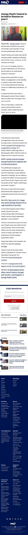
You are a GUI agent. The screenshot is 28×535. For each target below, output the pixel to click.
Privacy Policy (15, 307)
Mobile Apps (16, 496)
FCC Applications (17, 504)
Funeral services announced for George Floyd (12, 130)
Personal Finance (5, 467)
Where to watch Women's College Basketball (5, 504)
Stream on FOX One (4, 480)
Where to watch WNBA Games (5, 508)
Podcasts (3, 392)
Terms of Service (15, 309)
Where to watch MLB (5, 490)
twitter (21, 519)
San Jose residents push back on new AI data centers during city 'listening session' (18, 349)
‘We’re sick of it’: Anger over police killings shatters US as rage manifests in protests (13, 202)
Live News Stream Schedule (17, 494)
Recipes (14, 385)
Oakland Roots (16, 417)
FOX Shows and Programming (16, 489)
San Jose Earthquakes (16, 424)
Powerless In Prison (5, 438)
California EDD (4, 433)
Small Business (4, 470)
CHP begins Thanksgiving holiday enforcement (8, 324)
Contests (15, 384)
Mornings (16, 378)
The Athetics (16, 420)
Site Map (15, 501)
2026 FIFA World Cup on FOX (17, 404)
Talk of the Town (17, 446)
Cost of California (5, 436)
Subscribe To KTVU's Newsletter (17, 498)
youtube (10, 519)
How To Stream (16, 482)
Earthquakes (4, 411)
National (3, 382)
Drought (3, 385)
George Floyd (14, 44)
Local (2, 380)
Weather (4, 401)
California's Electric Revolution (17, 433)
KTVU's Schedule (17, 491)
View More (23, 315)
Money (3, 465)
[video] (23, 319)
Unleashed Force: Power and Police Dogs (5, 441)
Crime (2, 384)
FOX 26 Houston (4, 22)
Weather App (4, 415)
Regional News (16, 466)
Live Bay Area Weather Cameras (5, 406)
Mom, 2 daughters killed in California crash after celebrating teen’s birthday (16, 342)
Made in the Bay (16, 440)
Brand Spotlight (16, 461)
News (3, 378)
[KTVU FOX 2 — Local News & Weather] (5, 2)
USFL (14, 427)
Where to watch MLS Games (5, 511)
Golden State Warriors (16, 409)
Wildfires (3, 387)
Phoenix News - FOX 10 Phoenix (16, 472)
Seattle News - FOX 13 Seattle (17, 475)
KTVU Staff (15, 483)
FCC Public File (16, 503)
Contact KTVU (16, 487)
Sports (15, 401)
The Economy (4, 468)
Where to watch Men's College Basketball (5, 500)
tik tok (18, 519)
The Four (15, 436)
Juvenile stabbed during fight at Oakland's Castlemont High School (18, 361)
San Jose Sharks (16, 422)
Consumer (3, 391)
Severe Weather (5, 413)
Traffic (14, 382)
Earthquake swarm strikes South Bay (9, 317)
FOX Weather (4, 417)
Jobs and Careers (17, 485)
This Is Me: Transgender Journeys (16, 449)
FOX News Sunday (5, 396)
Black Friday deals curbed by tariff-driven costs (9, 331)
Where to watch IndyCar (5, 496)
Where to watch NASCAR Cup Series (5, 493)
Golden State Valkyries (16, 415)
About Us (16, 480)
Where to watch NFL (5, 484)
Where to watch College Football (5, 487)
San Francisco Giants (16, 412)
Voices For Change (17, 456)
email (7, 519)
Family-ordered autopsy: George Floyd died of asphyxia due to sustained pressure (13, 161)
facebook (12, 519)
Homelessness (4, 434)
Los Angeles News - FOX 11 (17, 469)
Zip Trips (15, 380)
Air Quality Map (4, 408)
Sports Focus (16, 444)
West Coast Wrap (5, 394)
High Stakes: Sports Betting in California (17, 438)
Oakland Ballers (16, 419)
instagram (15, 519)
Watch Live (21, 2)
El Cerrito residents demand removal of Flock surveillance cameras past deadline (17, 355)
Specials (15, 431)
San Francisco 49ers (17, 406)
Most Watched (5, 315)
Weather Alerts (4, 403)
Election (3, 397)
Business (3, 389)
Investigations (5, 431)
